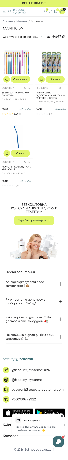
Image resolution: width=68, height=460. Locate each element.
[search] (10, 11)
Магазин (22, 21)
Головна (8, 21)
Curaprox (8, 88)
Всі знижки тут (34, 3)
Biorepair (42, 88)
